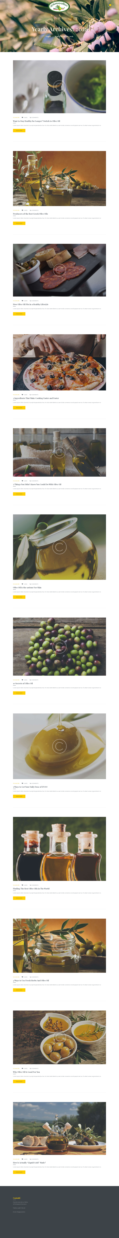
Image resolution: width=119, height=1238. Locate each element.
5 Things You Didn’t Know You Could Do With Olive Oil (37, 484)
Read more (19, 130)
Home (48, 36)
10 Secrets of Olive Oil (23, 683)
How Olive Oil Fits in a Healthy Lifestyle (30, 304)
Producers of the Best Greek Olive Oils (30, 213)
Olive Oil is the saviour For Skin (27, 587)
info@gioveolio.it (20, 1212)
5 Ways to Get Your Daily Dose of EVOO (30, 787)
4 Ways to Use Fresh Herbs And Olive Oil (31, 980)
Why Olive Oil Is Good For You (26, 1072)
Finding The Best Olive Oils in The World (31, 888)
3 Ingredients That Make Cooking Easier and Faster (36, 398)
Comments (35, 117)
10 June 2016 (16, 117)
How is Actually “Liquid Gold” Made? (29, 1162)
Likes (25, 117)
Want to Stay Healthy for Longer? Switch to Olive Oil (36, 121)
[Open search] (113, 6)
